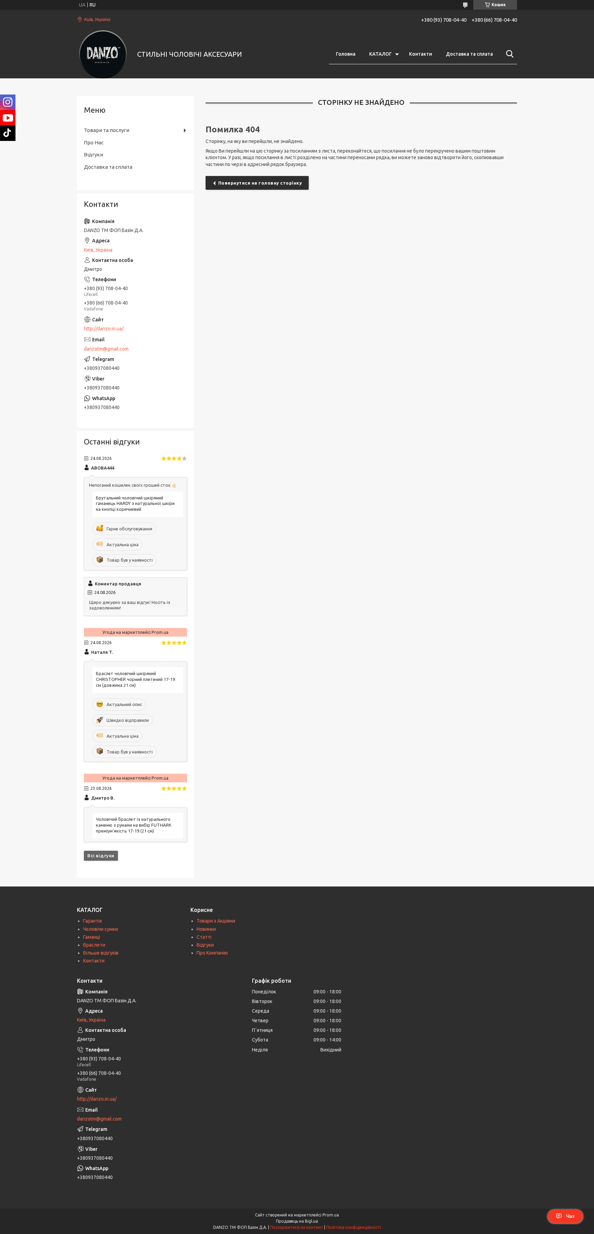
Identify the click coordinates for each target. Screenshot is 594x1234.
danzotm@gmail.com (106, 349)
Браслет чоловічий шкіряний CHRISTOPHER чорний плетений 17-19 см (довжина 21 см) (135, 679)
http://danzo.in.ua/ (103, 328)
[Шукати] (508, 54)
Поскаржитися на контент (296, 1227)
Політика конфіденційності (353, 1227)
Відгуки (93, 154)
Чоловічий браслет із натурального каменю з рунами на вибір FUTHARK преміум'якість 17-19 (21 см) (134, 825)
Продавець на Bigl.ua (297, 1221)
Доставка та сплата (469, 54)
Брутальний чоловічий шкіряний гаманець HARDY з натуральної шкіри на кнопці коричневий (135, 503)
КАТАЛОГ (380, 54)
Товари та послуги (106, 130)
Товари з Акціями (216, 921)
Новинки (206, 929)
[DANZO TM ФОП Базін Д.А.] (103, 54)
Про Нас (93, 142)
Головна (345, 54)
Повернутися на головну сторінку (260, 182)
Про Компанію (212, 953)
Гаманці (91, 937)
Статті (204, 937)
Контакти (420, 54)
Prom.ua (330, 1215)
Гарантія (92, 921)
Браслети (94, 945)
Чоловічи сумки (100, 929)
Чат (570, 1216)
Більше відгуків (101, 953)
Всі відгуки (100, 855)
